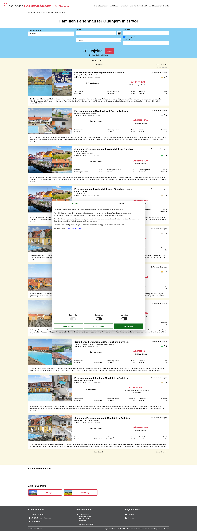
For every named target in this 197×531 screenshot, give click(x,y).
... (119, 33)
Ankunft (78, 29)
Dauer (78, 37)
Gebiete (133, 6)
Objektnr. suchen (155, 6)
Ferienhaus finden (101, 6)
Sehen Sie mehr (98, 82)
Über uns (151, 529)
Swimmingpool (130, 37)
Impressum (108, 529)
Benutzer (166, 6)
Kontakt (114, 529)
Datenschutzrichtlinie (133, 529)
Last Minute (114, 6)
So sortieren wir (162, 67)
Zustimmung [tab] (75, 203)
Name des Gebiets (35, 30)
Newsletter (143, 529)
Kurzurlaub (124, 6)
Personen (127, 29)
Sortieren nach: (97, 60)
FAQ (124, 529)
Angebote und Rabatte (161, 529)
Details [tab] (121, 203)
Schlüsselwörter (129, 40)
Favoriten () (142, 6)
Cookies (120, 529)
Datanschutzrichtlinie (74, 228)
